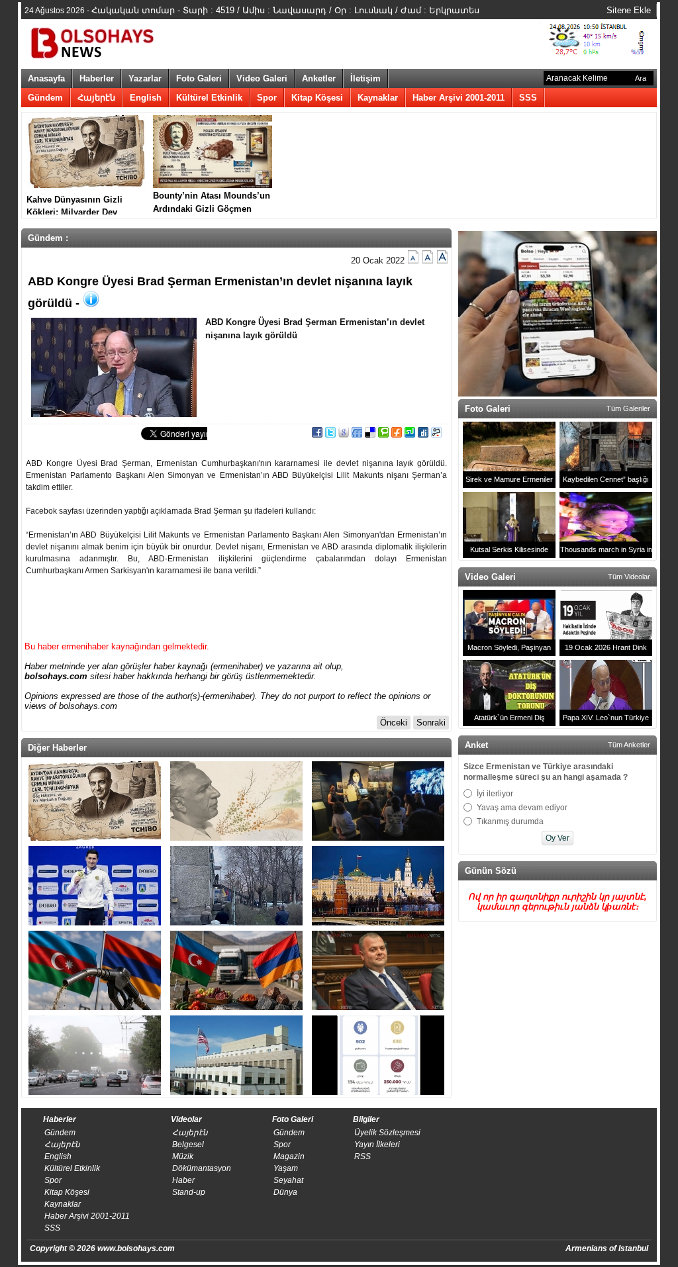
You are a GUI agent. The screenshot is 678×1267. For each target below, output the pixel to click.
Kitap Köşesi (317, 98)
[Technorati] (383, 435)
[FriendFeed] (357, 435)
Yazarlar (145, 78)
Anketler (319, 78)
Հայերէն (96, 98)
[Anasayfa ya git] (94, 41)
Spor (267, 98)
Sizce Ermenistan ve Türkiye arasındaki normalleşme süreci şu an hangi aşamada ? (545, 772)
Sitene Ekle (628, 10)
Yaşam (285, 1168)
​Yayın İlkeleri (377, 1144)
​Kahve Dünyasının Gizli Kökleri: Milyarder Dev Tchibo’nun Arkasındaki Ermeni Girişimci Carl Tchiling (75, 204)
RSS (362, 1156)
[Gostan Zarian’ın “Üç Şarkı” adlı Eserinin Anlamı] (236, 801)
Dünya (285, 1192)
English (146, 98)
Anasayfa (46, 78)
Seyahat (288, 1180)
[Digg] (423, 435)
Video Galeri (261, 78)
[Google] (343, 435)
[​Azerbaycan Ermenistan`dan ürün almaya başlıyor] (236, 970)
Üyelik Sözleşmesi (387, 1132)
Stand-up (188, 1192)
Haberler (96, 78)
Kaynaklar (378, 98)
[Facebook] (317, 435)
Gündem (45, 98)
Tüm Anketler (629, 745)
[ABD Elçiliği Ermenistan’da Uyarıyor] (236, 1055)
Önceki (393, 722)
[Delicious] (370, 435)
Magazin (289, 1156)
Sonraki (431, 722)
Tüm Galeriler (628, 408)
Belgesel (188, 1144)
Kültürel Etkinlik (209, 98)
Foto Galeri (199, 78)
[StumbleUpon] (410, 435)
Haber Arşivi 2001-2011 (458, 98)
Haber (183, 1180)
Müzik (182, 1156)
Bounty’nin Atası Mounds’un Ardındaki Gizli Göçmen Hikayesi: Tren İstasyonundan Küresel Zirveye (211, 202)
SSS (528, 98)
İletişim (365, 78)
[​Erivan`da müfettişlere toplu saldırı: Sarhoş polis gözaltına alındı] (236, 885)
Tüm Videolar (629, 577)
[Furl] (396, 435)
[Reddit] (436, 435)
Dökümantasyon (201, 1168)
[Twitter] (330, 435)
